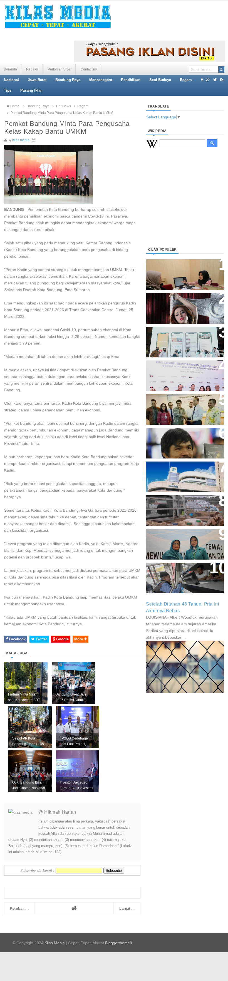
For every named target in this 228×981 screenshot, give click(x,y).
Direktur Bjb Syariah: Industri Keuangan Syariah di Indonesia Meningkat (184, 271)
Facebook (17, 639)
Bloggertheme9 (118, 943)
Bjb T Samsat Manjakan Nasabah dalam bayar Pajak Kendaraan (181, 575)
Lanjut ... (127, 908)
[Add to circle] (208, 79)
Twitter (40, 639)
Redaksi (32, 69)
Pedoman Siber (59, 69)
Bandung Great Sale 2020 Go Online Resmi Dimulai (182, 336)
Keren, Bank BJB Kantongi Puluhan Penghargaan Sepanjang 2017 (179, 373)
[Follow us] (215, 79)
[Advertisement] (185, 204)
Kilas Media (54, 943)
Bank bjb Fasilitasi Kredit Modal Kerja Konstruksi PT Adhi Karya (179, 406)
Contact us (89, 69)
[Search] (221, 69)
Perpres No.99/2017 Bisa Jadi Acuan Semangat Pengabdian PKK (182, 541)
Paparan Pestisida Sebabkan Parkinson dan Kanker (181, 504)
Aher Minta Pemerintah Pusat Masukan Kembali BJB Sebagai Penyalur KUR (184, 474)
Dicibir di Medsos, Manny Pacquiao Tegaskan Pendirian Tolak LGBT (182, 440)
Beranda (10, 69)
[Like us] (202, 79)
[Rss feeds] (221, 79)
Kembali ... (19, 908)
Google (62, 639)
